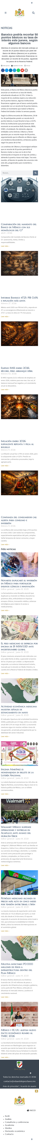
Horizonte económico (15, 1131)
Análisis (8, 1119)
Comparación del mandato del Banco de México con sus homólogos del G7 (18, 227)
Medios (8, 1128)
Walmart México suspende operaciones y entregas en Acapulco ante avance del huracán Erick (16, 831)
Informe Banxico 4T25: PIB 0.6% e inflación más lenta (19, 299)
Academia (9, 1125)
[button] (33, 13)
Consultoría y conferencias (17, 1122)
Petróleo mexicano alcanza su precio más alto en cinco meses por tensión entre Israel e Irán (18, 901)
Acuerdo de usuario (28, 1086)
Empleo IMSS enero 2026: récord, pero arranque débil (17, 369)
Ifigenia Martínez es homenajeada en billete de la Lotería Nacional (17, 772)
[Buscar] (35, 172)
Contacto (9, 1134)
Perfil (7, 1116)
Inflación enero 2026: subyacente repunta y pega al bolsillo (17, 444)
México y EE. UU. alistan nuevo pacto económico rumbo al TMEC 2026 (18, 1033)
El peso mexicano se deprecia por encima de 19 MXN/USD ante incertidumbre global (19, 646)
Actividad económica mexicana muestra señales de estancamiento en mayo (19, 709)
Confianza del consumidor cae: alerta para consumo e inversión (19, 520)
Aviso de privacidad (10, 1086)
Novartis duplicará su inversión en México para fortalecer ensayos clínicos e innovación (19, 583)
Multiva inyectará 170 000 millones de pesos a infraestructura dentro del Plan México (17, 968)
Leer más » (5, 246)
